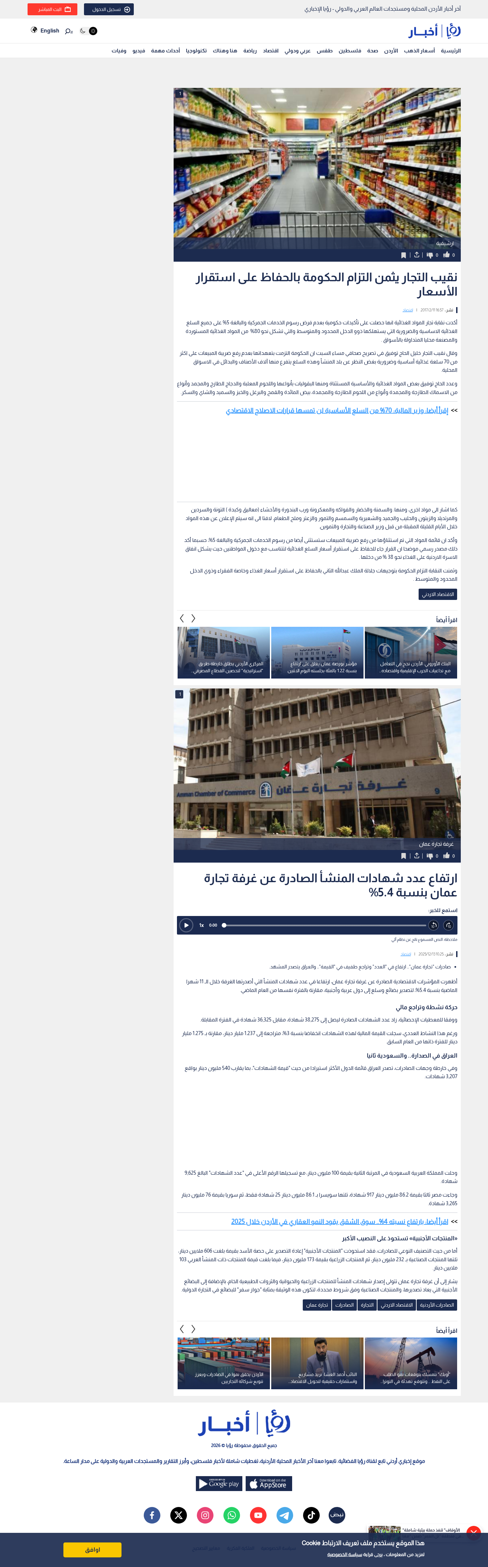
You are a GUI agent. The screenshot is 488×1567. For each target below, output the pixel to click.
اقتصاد (271, 50)
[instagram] (205, 1515)
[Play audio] (186, 925)
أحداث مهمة (165, 50)
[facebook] (152, 1515)
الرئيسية (451, 50)
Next (182, 618)
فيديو (138, 50)
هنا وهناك (225, 50)
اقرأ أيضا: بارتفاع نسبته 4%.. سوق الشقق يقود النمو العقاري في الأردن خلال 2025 (339, 1221)
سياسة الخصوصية (344, 1554)
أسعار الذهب (419, 50)
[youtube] (258, 1515)
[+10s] (448, 925)
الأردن (391, 50)
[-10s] (433, 925)
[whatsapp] (231, 1515)
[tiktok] (311, 1515)
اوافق (92, 1549)
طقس (325, 50)
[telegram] (285, 1515)
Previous (193, 618)
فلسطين (350, 50)
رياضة (250, 50)
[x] (178, 1515)
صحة (372, 50)
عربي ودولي (298, 50)
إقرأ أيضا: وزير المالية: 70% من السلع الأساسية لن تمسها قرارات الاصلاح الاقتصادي (337, 410)
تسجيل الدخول (106, 9)
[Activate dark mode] (88, 31)
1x (201, 925)
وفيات (119, 50)
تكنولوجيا (196, 50)
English (50, 30)
